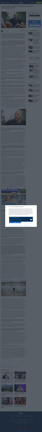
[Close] (35, 207)
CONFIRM (15, 222)
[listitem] (20, 217)
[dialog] (21, 216)
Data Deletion (16, 225)
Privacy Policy (25, 225)
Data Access (21, 225)
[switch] (31, 219)
